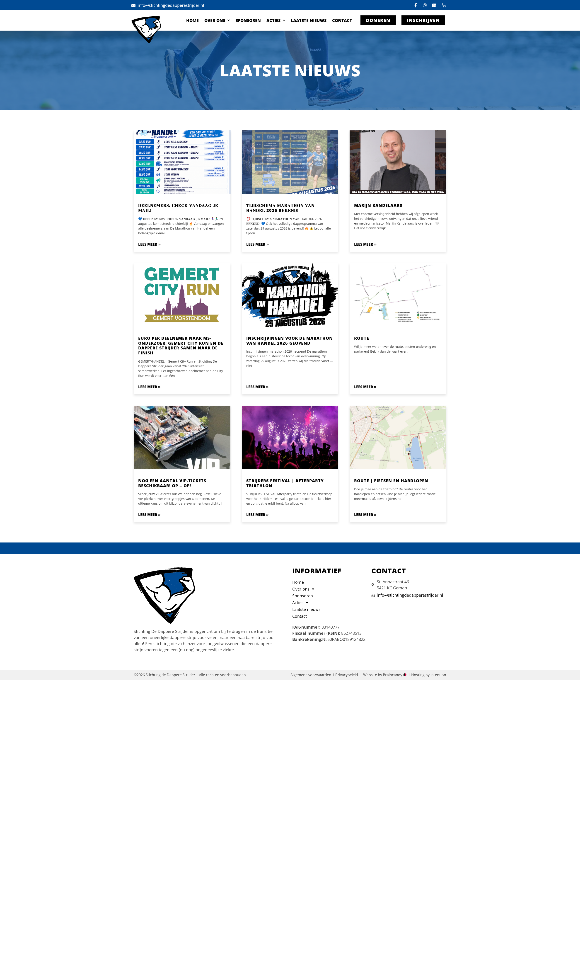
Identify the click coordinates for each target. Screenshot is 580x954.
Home (192, 20)
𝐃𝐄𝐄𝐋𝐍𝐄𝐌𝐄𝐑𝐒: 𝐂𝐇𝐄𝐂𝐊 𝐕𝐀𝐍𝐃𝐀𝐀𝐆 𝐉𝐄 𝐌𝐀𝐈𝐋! (178, 208)
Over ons (214, 20)
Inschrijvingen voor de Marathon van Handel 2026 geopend (289, 340)
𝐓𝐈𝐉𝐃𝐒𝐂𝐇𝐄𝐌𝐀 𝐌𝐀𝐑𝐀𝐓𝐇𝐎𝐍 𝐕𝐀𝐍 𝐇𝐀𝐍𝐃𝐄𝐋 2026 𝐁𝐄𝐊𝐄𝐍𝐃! (280, 208)
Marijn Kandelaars (378, 205)
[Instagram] (425, 5)
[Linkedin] (434, 5)
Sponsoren (248, 20)
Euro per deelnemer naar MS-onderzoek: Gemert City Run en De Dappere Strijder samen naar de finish (180, 345)
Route (361, 338)
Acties (273, 20)
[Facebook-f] (415, 5)
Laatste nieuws (308, 20)
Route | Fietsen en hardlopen (391, 480)
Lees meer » (149, 244)
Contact (342, 20)
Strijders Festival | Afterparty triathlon (285, 483)
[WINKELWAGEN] (444, 5)
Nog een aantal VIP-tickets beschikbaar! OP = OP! (172, 483)
